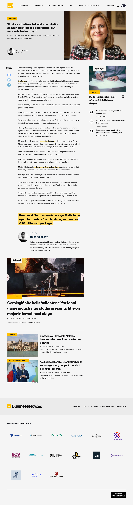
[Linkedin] (9, 85)
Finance (39, 6)
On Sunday (22, 81)
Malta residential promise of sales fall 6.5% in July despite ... (102, 100)
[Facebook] (9, 75)
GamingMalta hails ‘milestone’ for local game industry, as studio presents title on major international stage (43, 308)
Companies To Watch (88, 6)
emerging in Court (48, 141)
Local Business (14, 297)
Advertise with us (107, 406)
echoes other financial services (46, 167)
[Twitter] (9, 80)
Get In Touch (121, 406)
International (56, 6)
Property (94, 92)
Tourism (12, 334)
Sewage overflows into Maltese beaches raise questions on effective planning (60, 339)
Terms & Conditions (90, 406)
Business (25, 6)
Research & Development (18, 360)
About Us (76, 406)
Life (71, 6)
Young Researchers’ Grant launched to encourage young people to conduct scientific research (61, 365)
